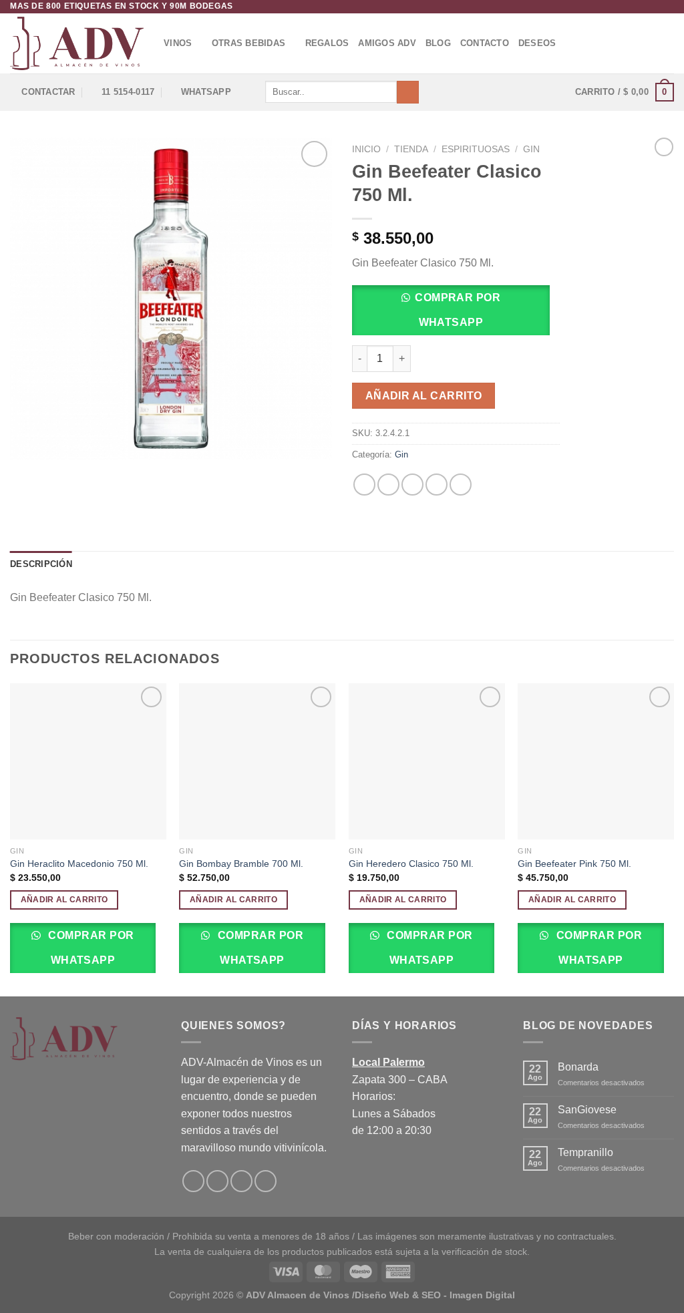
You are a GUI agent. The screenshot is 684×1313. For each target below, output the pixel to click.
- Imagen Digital (479, 1295)
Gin (531, 149)
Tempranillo (585, 1152)
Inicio (366, 149)
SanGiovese (587, 1109)
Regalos (327, 43)
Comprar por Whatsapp (89, 948)
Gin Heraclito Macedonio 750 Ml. (79, 863)
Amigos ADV (387, 43)
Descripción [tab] (41, 564)
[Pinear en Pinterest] (436, 485)
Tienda (411, 149)
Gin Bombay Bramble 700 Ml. (241, 863)
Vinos (178, 43)
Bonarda (578, 1067)
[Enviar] (408, 92)
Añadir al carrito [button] (64, 900)
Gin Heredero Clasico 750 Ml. (411, 863)
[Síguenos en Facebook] (642, 6)
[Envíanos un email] (667, 6)
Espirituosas (476, 149)
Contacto (484, 43)
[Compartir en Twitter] (388, 485)
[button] (456, 314)
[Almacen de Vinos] (77, 43)
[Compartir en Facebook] (364, 485)
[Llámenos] (265, 1181)
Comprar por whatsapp (457, 310)
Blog (438, 43)
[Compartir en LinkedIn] (461, 485)
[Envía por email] (412, 485)
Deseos (537, 43)
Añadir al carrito (423, 395)
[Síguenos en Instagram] (655, 6)
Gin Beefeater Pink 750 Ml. (574, 863)
